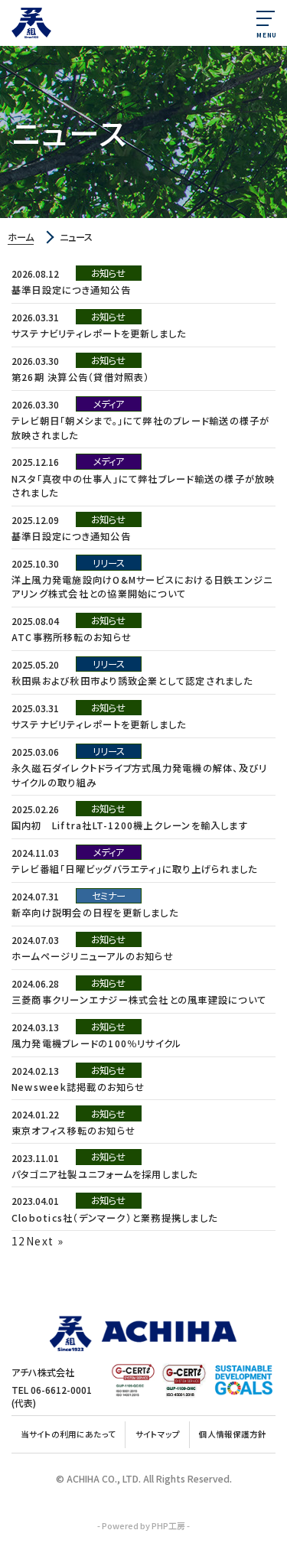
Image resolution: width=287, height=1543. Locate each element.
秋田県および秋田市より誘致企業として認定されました (132, 681)
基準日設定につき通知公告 (71, 290)
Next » (45, 1240)
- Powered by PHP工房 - (143, 1526)
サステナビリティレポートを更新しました (98, 333)
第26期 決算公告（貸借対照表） (80, 377)
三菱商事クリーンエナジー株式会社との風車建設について (138, 1000)
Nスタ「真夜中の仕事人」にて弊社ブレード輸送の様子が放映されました (143, 486)
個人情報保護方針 (232, 1434)
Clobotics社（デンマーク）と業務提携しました (114, 1218)
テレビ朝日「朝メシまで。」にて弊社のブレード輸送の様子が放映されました (140, 427)
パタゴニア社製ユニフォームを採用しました (104, 1174)
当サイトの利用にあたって (68, 1434)
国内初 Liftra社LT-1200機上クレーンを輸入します (129, 825)
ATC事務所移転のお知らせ (71, 637)
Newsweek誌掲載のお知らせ (78, 1087)
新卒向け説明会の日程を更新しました (94, 913)
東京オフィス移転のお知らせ (73, 1131)
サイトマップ (157, 1434)
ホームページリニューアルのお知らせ (92, 956)
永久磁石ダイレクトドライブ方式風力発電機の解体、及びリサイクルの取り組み (139, 775)
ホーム (21, 237)
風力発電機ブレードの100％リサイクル (96, 1043)
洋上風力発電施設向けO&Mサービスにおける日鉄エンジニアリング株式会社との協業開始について (141, 587)
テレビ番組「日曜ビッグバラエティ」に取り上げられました (134, 869)
